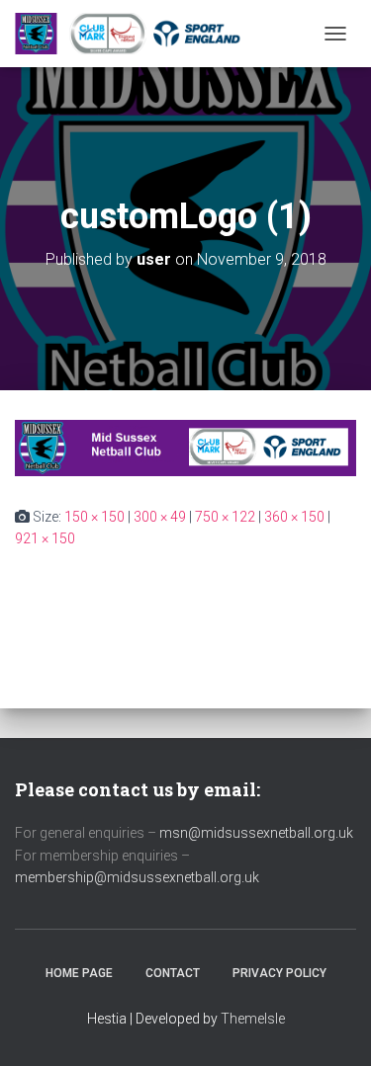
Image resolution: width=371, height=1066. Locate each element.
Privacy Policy (279, 973)
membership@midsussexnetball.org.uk (137, 877)
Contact (172, 973)
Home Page (79, 973)
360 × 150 (294, 517)
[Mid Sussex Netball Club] (138, 33)
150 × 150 (94, 517)
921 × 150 (45, 538)
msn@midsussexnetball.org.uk (256, 833)
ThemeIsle (253, 1018)
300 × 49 (160, 517)
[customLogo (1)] (185, 446)
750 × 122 (225, 517)
